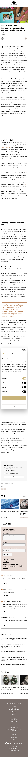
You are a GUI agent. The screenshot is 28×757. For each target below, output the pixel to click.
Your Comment (6, 533)
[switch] (24, 383)
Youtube (14, 739)
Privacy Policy (14, 752)
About (14, 705)
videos (25, 4)
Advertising (14, 708)
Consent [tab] (5, 353)
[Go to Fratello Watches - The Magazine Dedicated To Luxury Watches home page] (14, 1)
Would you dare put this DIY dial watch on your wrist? (13, 468)
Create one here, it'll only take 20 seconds (13, 567)
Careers (14, 706)
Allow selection (14, 402)
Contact (14, 714)
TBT (2, 488)
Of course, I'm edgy (10, 470)
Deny (14, 406)
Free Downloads (14, 709)
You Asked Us (14, 724)
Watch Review (14, 727)
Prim (5, 488)
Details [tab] (14, 353)
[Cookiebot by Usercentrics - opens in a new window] (20, 350)
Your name (5, 542)
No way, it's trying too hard (12, 473)
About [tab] (23, 353)
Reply (7, 583)
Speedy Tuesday (14, 719)
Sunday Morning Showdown (14, 729)
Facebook (14, 736)
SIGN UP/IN (3, 2)
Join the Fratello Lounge (14, 703)
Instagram (14, 737)
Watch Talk (14, 726)
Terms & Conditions (14, 750)
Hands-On (14, 721)
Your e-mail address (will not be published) (11, 548)
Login (6, 561)
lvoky (4, 589)
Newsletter (14, 713)
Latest (14, 730)
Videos (14, 711)
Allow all (14, 397)
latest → (25, 496)
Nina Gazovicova (5, 147)
